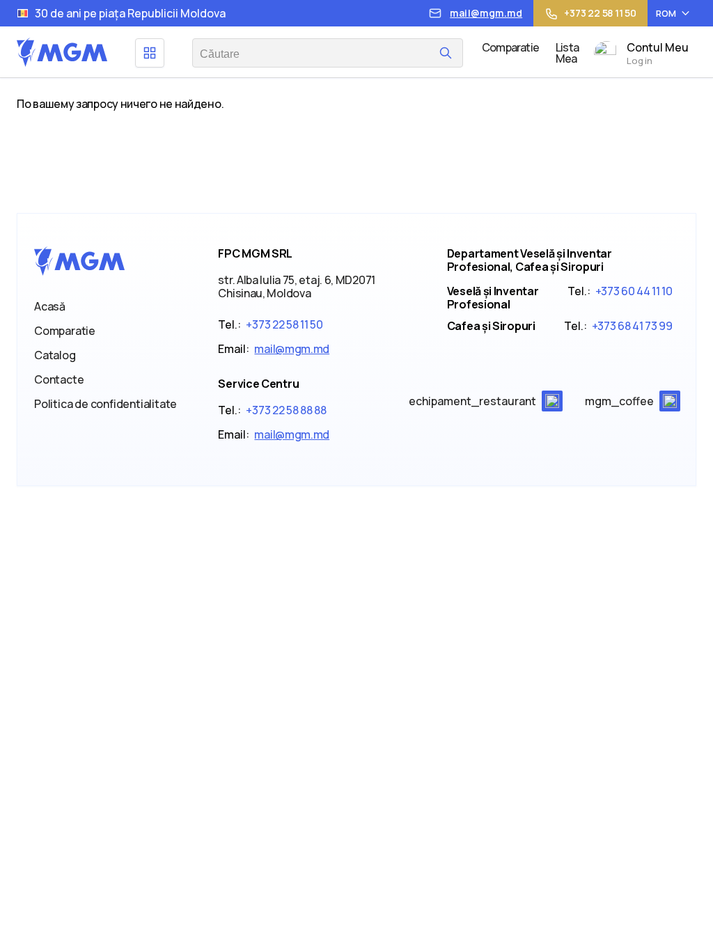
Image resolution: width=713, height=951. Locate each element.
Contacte (59, 379)
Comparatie (64, 330)
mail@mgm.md (291, 348)
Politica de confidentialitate (105, 403)
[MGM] (62, 62)
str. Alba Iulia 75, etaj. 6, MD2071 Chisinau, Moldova (296, 286)
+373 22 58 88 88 (286, 410)
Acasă (49, 306)
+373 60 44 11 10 (634, 291)
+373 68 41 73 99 (632, 325)
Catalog (55, 355)
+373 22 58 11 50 (284, 324)
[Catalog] (149, 53)
